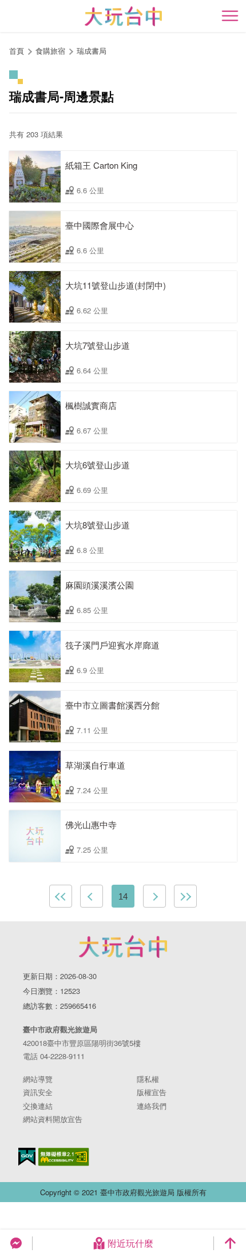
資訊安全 (38, 1092)
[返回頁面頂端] (230, 1243)
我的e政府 (26, 1156)
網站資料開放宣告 (52, 1118)
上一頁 (91, 896)
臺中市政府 (123, 946)
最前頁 (60, 896)
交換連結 (38, 1105)
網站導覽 (38, 1078)
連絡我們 (151, 1105)
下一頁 (154, 896)
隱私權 (148, 1078)
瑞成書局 (91, 50)
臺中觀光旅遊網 (123, 16)
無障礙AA (63, 1157)
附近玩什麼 (130, 1243)
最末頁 (185, 896)
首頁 (16, 50)
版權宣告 (151, 1092)
